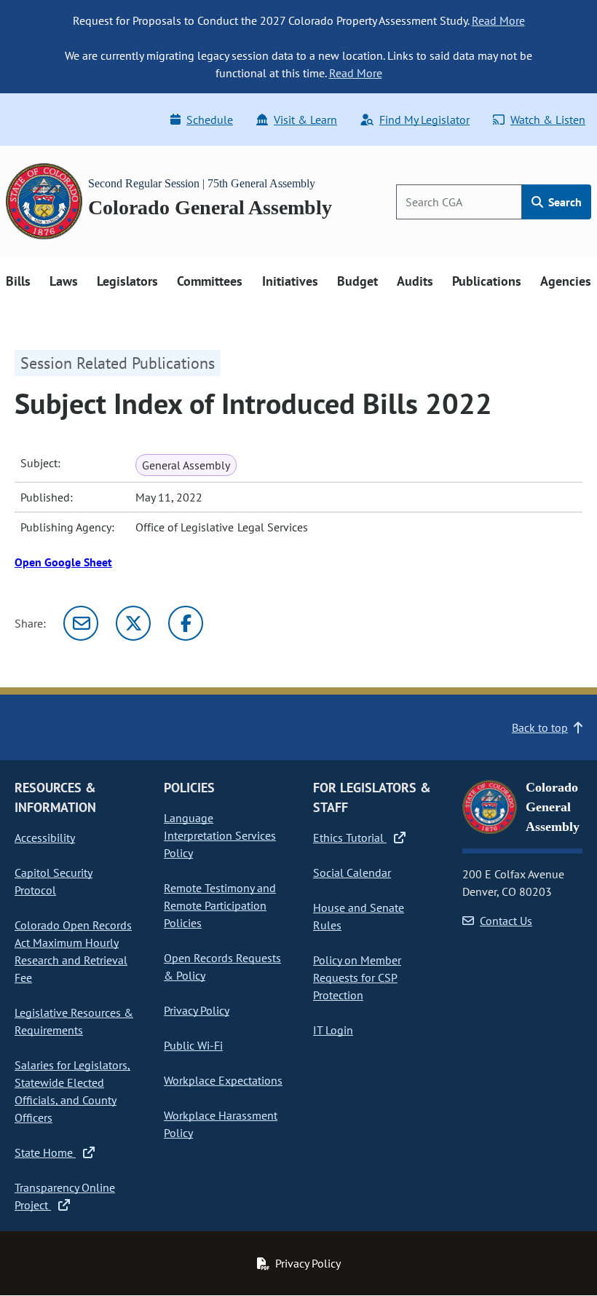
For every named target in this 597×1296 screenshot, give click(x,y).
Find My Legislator (424, 119)
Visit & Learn (305, 119)
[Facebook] (185, 623)
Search (563, 202)
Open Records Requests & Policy (222, 966)
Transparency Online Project (65, 1196)
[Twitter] (133, 623)
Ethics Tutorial (350, 837)
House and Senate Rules (358, 916)
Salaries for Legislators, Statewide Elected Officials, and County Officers (72, 1091)
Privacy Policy (196, 1010)
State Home (45, 1152)
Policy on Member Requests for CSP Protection (357, 977)
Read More (498, 20)
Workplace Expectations (223, 1080)
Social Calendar (352, 872)
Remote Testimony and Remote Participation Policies (220, 905)
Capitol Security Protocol (53, 881)
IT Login (333, 1030)
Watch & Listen (547, 119)
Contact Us (506, 920)
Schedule (209, 119)
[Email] (80, 623)
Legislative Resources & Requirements (74, 1021)
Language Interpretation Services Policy (220, 835)
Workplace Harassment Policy (220, 1124)
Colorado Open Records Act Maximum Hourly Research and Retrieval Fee (73, 951)
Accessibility (45, 837)
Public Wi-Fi (193, 1045)
